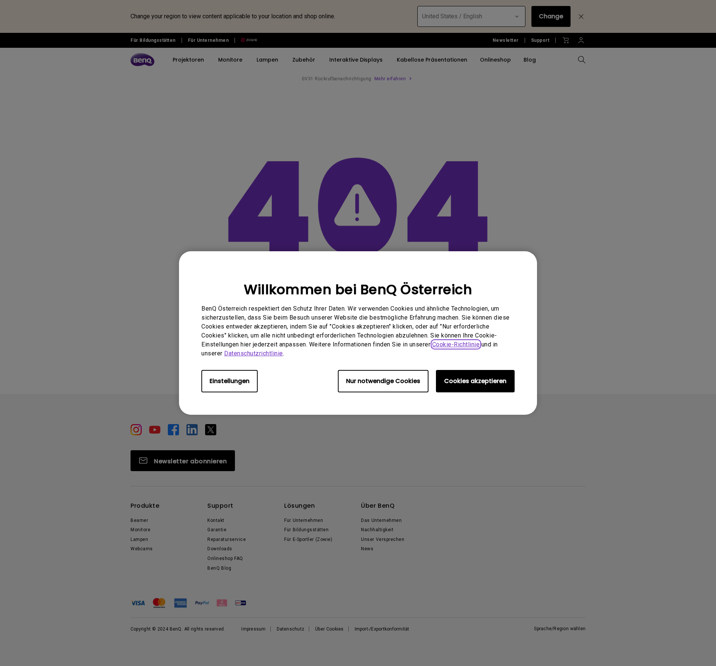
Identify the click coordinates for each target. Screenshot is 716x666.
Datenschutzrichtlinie (253, 353)
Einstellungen (229, 381)
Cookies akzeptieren (475, 381)
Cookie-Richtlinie (456, 344)
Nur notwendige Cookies (383, 381)
